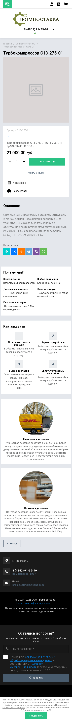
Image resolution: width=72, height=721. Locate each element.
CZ (8, 136)
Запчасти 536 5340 (25, 43)
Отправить (36, 677)
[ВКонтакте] (14, 251)
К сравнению (19, 183)
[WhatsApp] (43, 251)
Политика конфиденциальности (35, 603)
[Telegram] (28, 251)
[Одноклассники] (21, 251)
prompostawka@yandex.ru (28, 584)
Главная (7, 43)
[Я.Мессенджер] (6, 251)
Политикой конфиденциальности (26, 665)
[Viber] (36, 251)
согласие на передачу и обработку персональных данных (32, 658)
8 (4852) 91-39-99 (36, 29)
